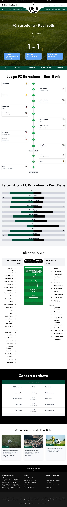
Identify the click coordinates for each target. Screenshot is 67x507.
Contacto (62, 5)
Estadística (56, 9)
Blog (63, 9)
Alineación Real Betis (38, 261)
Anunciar (55, 5)
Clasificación (17, 9)
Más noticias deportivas (33, 468)
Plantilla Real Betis (29, 485)
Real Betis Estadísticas (30, 487)
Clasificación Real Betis (30, 480)
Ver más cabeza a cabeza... (33, 414)
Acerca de (47, 5)
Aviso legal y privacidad (53, 480)
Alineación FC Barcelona (29, 261)
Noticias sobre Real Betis (10, 5)
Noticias (8, 9)
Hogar (3, 17)
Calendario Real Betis (30, 482)
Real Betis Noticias (29, 477)
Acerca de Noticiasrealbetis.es (54, 485)
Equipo (47, 9)
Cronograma (28, 9)
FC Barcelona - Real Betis (34, 17)
